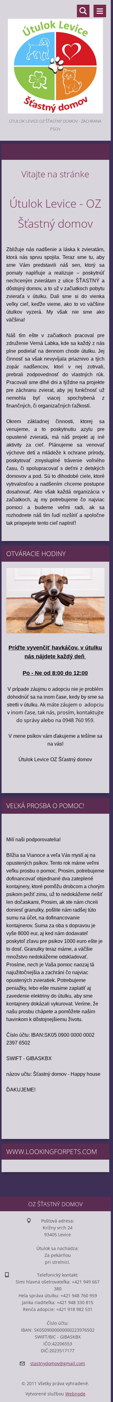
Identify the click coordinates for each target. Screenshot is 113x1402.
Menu (100, 11)
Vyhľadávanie (83, 11)
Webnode (75, 1394)
